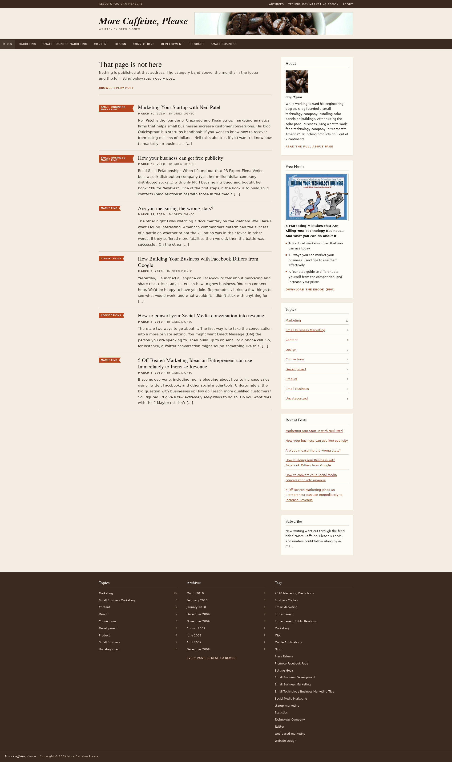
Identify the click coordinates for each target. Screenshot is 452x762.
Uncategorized (297, 398)
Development (172, 44)
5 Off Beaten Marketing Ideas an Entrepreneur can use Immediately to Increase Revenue (195, 363)
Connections (144, 44)
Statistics (281, 712)
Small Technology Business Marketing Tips (304, 691)
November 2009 (198, 621)
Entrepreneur (284, 614)
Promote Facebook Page (291, 663)
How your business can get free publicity (180, 157)
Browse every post (116, 88)
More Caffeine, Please (143, 21)
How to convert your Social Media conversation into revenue (201, 315)
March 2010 (195, 593)
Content (101, 44)
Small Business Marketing (65, 44)
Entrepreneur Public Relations (296, 621)
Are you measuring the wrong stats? (175, 208)
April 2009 (194, 642)
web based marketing (290, 733)
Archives (276, 4)
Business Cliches (286, 600)
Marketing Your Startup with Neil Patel (179, 107)
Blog (7, 44)
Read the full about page (309, 146)
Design (120, 44)
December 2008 (198, 649)
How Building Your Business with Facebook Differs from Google (198, 261)
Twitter (279, 726)
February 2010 (197, 600)
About (348, 4)
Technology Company (290, 719)
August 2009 (196, 628)
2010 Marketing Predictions (294, 593)
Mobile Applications (288, 642)
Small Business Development (295, 677)
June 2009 (194, 635)
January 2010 (196, 607)
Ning (278, 649)
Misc (278, 635)
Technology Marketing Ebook (313, 4)
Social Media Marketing (291, 698)
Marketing (27, 44)
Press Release (284, 656)
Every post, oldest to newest (212, 658)
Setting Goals (284, 670)
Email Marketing (286, 607)
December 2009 (198, 614)
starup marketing (287, 705)
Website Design (285, 740)
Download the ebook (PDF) (310, 289)
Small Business (224, 44)
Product (197, 44)
